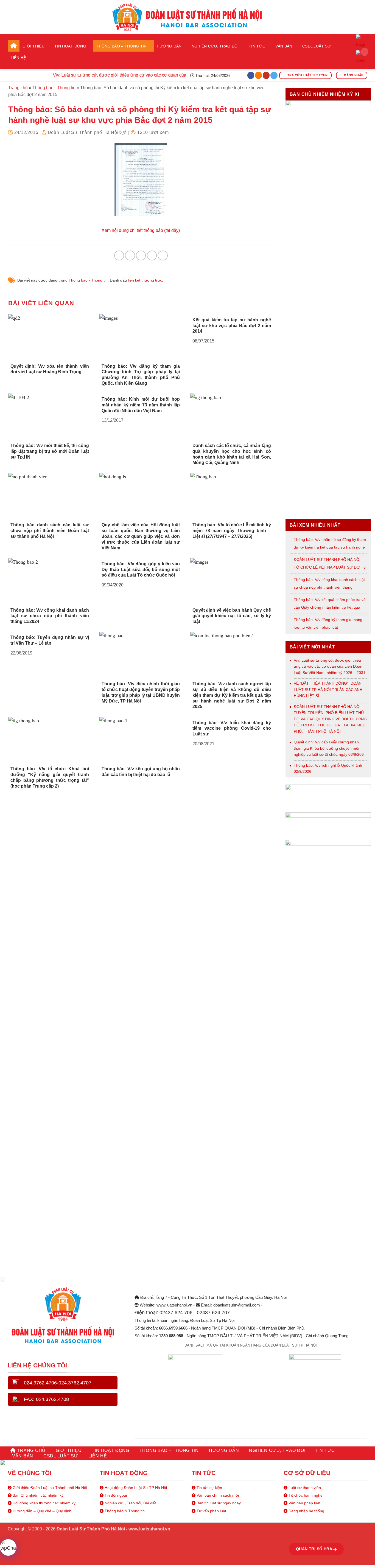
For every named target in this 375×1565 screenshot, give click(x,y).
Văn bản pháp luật (303, 1503)
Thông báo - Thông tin (53, 87)
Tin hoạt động (70, 46)
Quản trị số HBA (314, 1549)
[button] (360, 63)
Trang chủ (13, 46)
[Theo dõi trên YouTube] (266, 75)
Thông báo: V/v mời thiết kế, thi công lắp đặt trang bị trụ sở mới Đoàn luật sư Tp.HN (49, 451)
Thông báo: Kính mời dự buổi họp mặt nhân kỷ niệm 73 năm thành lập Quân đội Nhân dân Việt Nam (141, 405)
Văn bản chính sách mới (217, 1495)
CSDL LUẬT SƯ (316, 46)
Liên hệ (18, 57)
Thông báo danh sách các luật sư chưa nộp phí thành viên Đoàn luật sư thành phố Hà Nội (49, 530)
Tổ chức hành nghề (305, 1495)
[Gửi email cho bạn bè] (141, 255)
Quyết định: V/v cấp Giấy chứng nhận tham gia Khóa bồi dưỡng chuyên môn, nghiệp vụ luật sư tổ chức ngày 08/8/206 (329, 748)
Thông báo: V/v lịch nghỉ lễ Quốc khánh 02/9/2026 (328, 768)
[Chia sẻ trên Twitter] (130, 255)
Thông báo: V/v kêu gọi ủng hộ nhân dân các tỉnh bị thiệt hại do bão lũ (141, 771)
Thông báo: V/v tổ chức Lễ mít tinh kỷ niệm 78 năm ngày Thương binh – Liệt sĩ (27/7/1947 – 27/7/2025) (231, 530)
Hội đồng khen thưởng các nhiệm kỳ (43, 1503)
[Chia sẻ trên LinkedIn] (162, 255)
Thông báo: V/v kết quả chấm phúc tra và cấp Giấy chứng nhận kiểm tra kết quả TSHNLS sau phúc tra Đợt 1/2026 (330, 607)
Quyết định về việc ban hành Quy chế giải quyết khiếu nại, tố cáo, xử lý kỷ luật (231, 616)
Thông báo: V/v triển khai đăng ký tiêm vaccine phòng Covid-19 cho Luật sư (231, 728)
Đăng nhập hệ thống (305, 1511)
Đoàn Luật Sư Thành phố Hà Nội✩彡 (87, 132)
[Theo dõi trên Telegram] (274, 75)
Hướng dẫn (169, 46)
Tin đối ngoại (115, 1495)
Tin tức (257, 46)
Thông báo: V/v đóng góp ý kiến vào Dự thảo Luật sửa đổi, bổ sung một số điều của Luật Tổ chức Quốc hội (141, 569)
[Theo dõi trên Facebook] (250, 75)
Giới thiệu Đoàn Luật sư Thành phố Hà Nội (49, 1487)
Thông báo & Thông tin (124, 1511)
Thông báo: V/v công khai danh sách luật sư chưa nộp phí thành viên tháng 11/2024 (49, 616)
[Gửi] (361, 52)
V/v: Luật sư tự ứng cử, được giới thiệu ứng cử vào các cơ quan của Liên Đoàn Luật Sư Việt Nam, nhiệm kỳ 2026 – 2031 (329, 666)
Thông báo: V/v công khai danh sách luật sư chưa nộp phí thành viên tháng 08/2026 (329, 587)
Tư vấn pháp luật (210, 1511)
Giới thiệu (33, 46)
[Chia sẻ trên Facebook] (119, 255)
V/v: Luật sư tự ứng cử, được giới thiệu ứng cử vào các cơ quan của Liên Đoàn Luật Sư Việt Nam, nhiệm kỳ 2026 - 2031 (156, 75)
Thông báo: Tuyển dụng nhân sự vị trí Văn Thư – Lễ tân (49, 640)
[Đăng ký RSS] (258, 75)
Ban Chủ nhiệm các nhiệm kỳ (37, 1495)
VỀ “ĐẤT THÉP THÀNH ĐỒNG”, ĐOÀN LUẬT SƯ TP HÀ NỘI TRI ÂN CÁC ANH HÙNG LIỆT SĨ (328, 689)
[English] (360, 42)
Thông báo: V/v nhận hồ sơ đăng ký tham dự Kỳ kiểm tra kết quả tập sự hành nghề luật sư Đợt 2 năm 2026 (330, 547)
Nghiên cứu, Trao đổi (215, 46)
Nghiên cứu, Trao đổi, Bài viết (129, 1503)
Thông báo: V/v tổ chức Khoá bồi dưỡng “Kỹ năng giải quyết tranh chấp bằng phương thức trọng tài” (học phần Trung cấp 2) (49, 777)
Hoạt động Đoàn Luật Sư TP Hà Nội (135, 1487)
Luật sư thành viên (304, 1487)
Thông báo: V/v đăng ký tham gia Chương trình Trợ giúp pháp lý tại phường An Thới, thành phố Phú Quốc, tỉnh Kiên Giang (141, 375)
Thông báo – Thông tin (121, 46)
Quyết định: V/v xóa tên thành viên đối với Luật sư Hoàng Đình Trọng (49, 369)
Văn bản (283, 46)
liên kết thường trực (145, 280)
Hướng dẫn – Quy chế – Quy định (41, 1511)
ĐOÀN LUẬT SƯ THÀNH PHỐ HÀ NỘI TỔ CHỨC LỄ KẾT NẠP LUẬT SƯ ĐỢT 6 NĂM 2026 (330, 567)
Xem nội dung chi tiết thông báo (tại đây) (141, 230)
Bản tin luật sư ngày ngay (218, 1503)
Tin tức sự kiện (208, 1487)
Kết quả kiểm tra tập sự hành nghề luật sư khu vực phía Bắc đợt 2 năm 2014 (231, 326)
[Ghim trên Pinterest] (152, 255)
